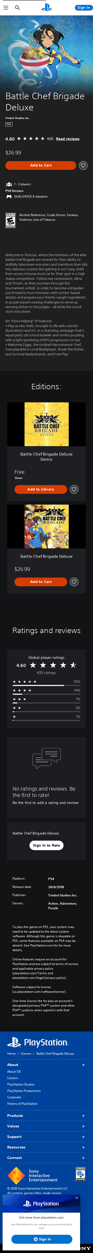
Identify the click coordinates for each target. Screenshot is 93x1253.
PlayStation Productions (24, 1091)
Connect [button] (14, 1157)
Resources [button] (16, 1147)
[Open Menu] (6, 7)
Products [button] (15, 1115)
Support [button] (14, 1136)
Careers (12, 1078)
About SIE (14, 1071)
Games (26, 1053)
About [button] (12, 1064)
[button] (46, 845)
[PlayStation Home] (46, 8)
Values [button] (13, 1126)
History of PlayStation (22, 1103)
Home (11, 1053)
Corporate (14, 1097)
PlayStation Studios (21, 1084)
